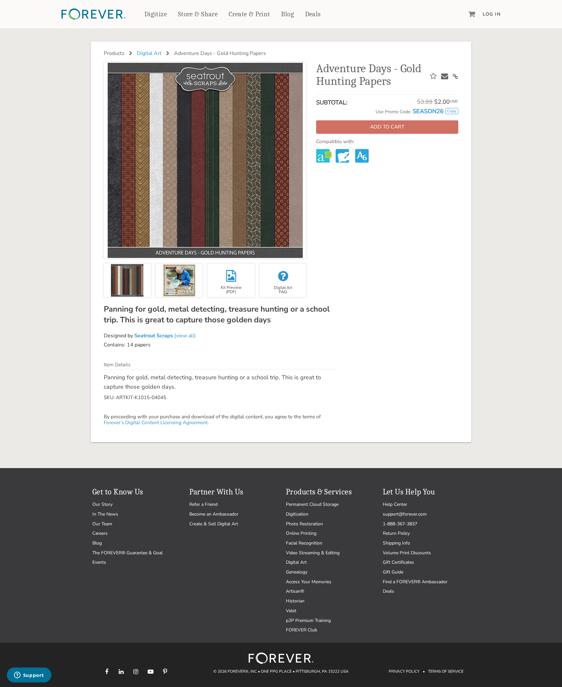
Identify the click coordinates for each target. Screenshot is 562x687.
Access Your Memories (308, 582)
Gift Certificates (398, 562)
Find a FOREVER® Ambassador (415, 582)
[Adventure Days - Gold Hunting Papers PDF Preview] (231, 280)
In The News (105, 514)
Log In (492, 14)
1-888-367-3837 (400, 524)
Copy (451, 111)
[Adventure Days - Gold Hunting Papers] (127, 280)
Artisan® (295, 591)
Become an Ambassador (213, 514)
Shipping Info (396, 543)
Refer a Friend (203, 504)
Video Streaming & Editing (313, 553)
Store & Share (198, 14)
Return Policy (396, 533)
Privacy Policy (404, 671)
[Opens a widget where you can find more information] (29, 675)
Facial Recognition (304, 543)
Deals (313, 14)
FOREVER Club (301, 630)
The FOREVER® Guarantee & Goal (127, 553)
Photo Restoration (304, 524)
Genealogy (296, 572)
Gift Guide (393, 572)
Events (99, 562)
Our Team (102, 524)
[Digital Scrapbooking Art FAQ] (283, 280)
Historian (295, 601)
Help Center (395, 504)
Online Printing (301, 533)
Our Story (102, 504)
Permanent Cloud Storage (312, 504)
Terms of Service (445, 671)
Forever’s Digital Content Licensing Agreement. (156, 422)
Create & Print (249, 14)
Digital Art (149, 53)
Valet (291, 611)
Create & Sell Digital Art (213, 524)
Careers (100, 533)
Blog (287, 14)
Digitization (297, 514)
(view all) (165, 335)
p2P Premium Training (308, 620)
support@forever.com (405, 514)
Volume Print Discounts (407, 553)
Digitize (155, 14)
